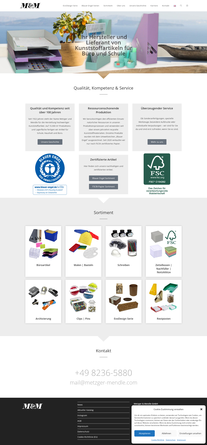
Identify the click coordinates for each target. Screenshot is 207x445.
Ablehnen (166, 433)
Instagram (82, 415)
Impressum (181, 440)
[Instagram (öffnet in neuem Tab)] (187, 6)
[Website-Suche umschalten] (181, 5)
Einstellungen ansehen (190, 433)
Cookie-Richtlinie (157, 440)
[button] (201, 409)
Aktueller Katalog (85, 410)
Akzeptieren (144, 433)
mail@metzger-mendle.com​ (103, 382)
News (80, 404)
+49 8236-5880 (103, 372)
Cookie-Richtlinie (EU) (87, 437)
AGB (79, 421)
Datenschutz (171, 440)
